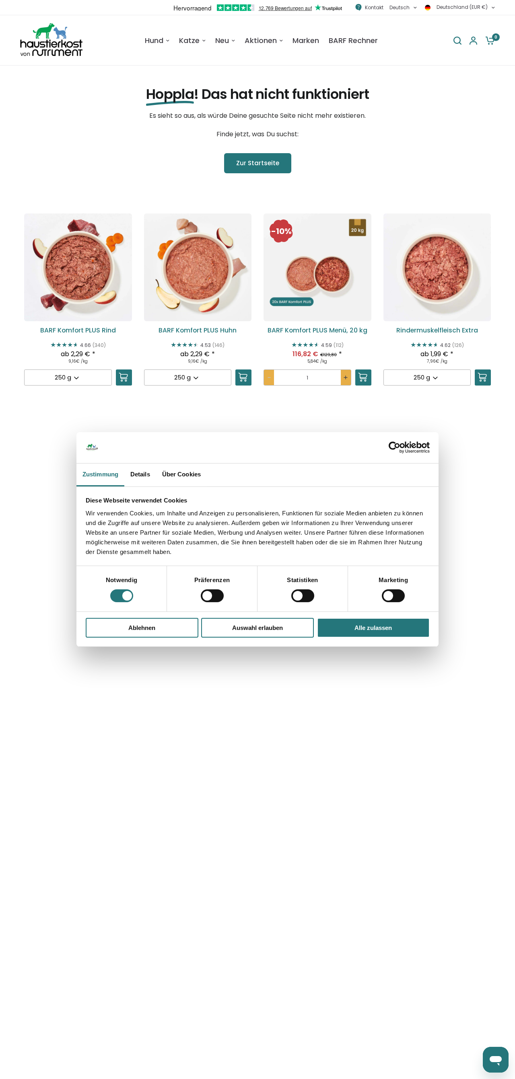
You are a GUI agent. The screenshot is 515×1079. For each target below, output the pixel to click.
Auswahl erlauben (257, 627)
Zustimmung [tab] (100, 474)
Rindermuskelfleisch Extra (437, 330)
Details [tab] (140, 474)
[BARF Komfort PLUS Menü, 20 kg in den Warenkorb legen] (363, 377)
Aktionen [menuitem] (261, 40)
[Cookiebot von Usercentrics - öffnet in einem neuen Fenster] (394, 447)
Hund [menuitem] (154, 40)
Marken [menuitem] (306, 40)
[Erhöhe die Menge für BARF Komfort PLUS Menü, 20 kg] (346, 377)
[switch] (212, 595)
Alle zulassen (373, 627)
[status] (281, 231)
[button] (78, 306)
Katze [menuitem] (189, 40)
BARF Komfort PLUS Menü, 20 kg (317, 330)
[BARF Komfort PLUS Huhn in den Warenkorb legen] (243, 377)
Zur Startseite (257, 163)
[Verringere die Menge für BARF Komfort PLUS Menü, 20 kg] (269, 377)
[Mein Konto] (473, 40)
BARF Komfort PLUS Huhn (198, 330)
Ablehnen (141, 627)
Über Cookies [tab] (181, 474)
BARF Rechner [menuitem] (353, 40)
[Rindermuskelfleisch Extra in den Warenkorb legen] (483, 377)
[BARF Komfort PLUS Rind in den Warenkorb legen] (124, 377)
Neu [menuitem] (222, 40)
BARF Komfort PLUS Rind (78, 330)
